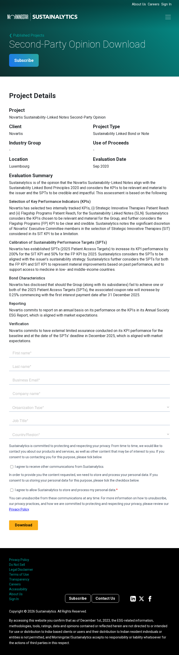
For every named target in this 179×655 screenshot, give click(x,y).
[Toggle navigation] (168, 17)
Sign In (166, 4)
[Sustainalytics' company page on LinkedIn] (133, 598)
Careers (153, 4)
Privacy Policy (19, 560)
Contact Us (105, 598)
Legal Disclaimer (21, 569)
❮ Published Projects (26, 35)
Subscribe (24, 60)
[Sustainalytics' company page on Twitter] (141, 598)
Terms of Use (19, 574)
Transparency (19, 579)
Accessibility (18, 589)
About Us (139, 4)
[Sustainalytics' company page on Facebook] (150, 598)
